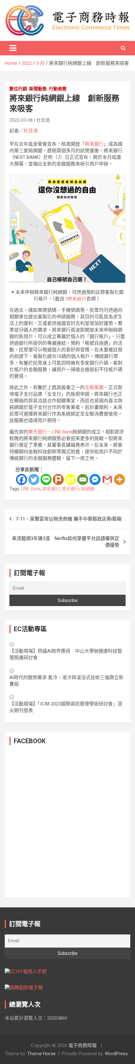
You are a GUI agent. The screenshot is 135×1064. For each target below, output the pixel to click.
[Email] (82, 479)
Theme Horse (41, 1053)
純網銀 (87, 488)
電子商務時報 (82, 1045)
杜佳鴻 (43, 120)
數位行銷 (18, 88)
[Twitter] (33, 479)
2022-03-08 (21, 120)
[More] (119, 479)
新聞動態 (38, 88)
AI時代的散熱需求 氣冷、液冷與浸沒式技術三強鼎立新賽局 (66, 681)
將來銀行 (94, 144)
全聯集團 (94, 387)
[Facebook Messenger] (94, 479)
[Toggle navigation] (13, 48)
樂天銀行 (37, 432)
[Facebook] (21, 479)
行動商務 (58, 88)
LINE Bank (62, 432)
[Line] (45, 479)
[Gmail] (107, 479)
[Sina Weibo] (70, 479)
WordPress (116, 1053)
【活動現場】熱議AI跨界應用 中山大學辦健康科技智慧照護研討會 (65, 654)
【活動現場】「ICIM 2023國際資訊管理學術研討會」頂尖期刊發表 (65, 707)
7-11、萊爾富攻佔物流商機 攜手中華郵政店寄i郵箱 (69, 519)
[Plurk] (58, 479)
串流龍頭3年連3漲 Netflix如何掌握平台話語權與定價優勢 (65, 542)
